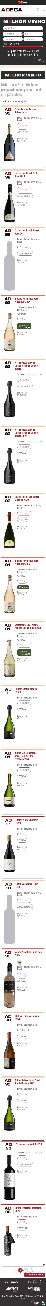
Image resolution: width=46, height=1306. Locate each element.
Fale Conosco (29, 1296)
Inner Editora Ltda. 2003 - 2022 (13, 1296)
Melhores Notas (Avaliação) (13, 101)
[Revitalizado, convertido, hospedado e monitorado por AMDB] (44, 1302)
